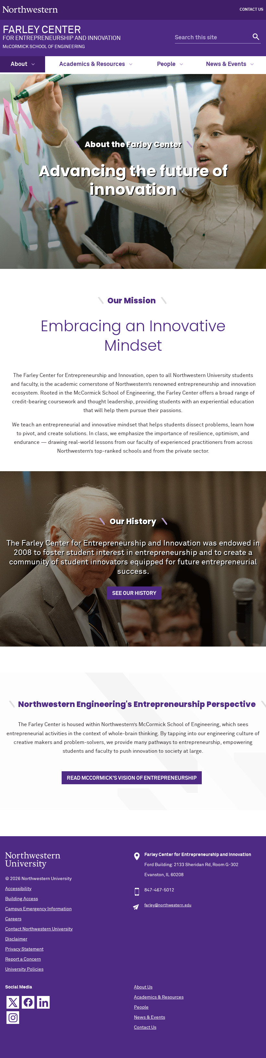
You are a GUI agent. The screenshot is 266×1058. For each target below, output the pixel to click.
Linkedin (43, 1002)
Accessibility (18, 889)
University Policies (24, 969)
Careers (13, 919)
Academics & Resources (92, 64)
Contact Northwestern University (39, 929)
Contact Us (251, 10)
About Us (143, 987)
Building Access (21, 899)
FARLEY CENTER (62, 37)
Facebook (28, 1002)
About (20, 64)
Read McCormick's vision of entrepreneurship (132, 778)
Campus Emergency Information (38, 909)
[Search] (255, 38)
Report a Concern (23, 959)
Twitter (12, 1002)
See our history (134, 593)
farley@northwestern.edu (167, 905)
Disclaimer (16, 939)
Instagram (12, 1017)
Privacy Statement (24, 949)
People (167, 64)
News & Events (227, 64)
